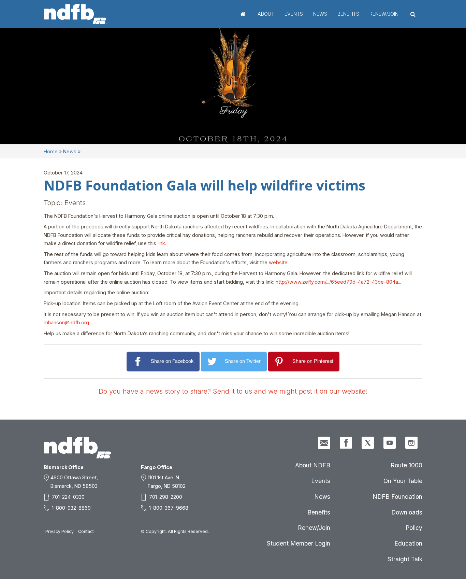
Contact (86, 531)
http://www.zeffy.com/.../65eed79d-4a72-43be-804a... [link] (338, 282)
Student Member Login (298, 543)
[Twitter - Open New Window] (368, 443)
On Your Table (402, 480)
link (161, 243)
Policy (414, 527)
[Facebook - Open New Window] (346, 443)
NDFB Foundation (397, 496)
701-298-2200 (165, 497)
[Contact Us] (324, 443)
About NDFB (312, 465)
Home (243, 14)
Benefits (348, 14)
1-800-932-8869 (71, 508)
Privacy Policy (59, 531)
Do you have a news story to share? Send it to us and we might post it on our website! (233, 391)
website (278, 262)
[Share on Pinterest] (280, 362)
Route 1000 (406, 465)
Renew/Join (383, 14)
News (320, 14)
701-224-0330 (68, 497)
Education (408, 543)
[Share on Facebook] (139, 362)
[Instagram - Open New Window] (411, 443)
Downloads (406, 512)
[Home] (75, 14)
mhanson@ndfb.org (66, 322)
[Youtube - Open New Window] (389, 443)
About (266, 14)
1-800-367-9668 (168, 508)
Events (294, 14)
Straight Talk (405, 559)
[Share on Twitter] (213, 362)
